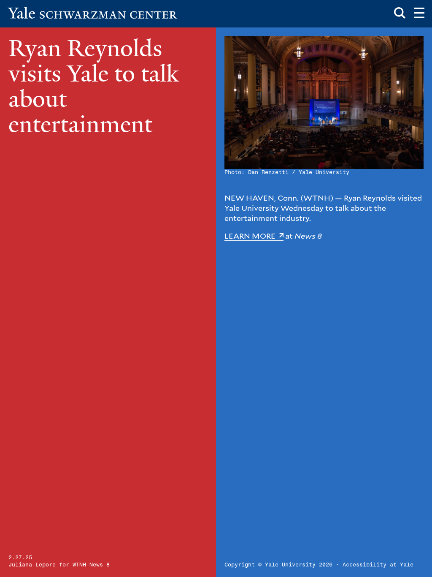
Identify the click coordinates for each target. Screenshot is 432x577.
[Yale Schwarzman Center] (93, 13)
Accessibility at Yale (378, 565)
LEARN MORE (250, 235)
